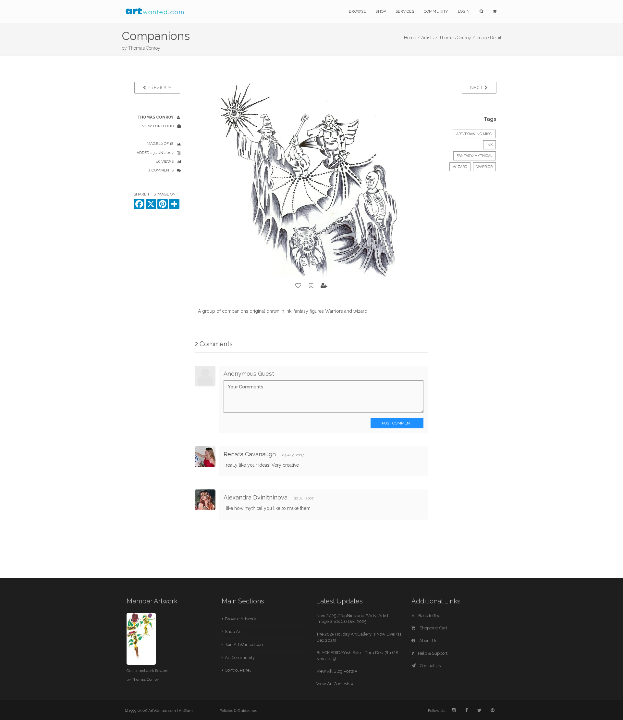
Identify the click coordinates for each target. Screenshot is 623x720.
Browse (357, 11)
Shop (380, 11)
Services (405, 11)
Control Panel (238, 670)
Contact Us (430, 665)
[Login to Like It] (298, 286)
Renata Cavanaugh (250, 454)
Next (477, 87)
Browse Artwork (240, 618)
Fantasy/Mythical (475, 156)
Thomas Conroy (144, 48)
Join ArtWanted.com (244, 644)
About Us (427, 640)
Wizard (460, 167)
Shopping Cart (433, 627)
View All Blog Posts (335, 671)
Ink (489, 145)
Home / (412, 37)
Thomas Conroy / (457, 37)
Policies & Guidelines (238, 710)
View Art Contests (333, 683)
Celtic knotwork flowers (147, 670)
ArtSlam (186, 710)
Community (436, 11)
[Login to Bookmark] (311, 286)
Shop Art (233, 631)
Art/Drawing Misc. (474, 134)
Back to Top (428, 615)
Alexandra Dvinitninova (255, 497)
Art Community (240, 657)
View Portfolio (158, 126)
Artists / (429, 37)
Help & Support (432, 653)
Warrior (484, 167)
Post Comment (397, 423)
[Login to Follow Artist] (324, 286)
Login (464, 11)
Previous (159, 87)
